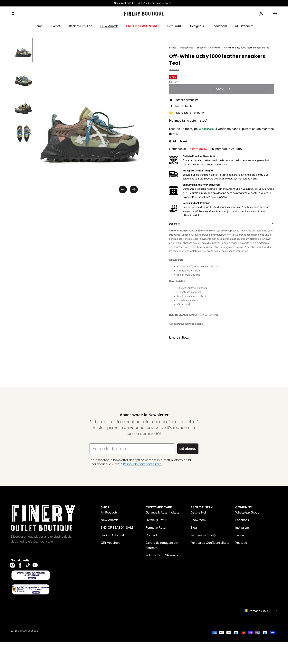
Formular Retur (156, 527)
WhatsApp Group (247, 512)
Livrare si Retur (179, 337)
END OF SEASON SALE (142, 26)
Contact (151, 535)
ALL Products (244, 26)
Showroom (219, 26)
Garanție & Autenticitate (162, 512)
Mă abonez (188, 448)
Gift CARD (174, 26)
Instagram (242, 527)
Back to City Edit (80, 26)
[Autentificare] (261, 13)
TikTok (239, 535)
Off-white (215, 47)
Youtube (241, 542)
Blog (193, 527)
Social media (20, 560)
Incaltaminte (186, 47)
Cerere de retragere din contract (162, 545)
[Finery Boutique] (43, 518)
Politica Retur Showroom (163, 555)
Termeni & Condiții (203, 535)
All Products (109, 512)
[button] (13, 13)
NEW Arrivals (109, 26)
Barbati (56, 26)
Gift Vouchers (110, 542)
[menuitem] (23, 50)
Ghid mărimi (178, 141)
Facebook (242, 520)
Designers (197, 26)
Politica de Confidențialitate (209, 542)
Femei (39, 26)
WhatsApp (206, 129)
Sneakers (202, 47)
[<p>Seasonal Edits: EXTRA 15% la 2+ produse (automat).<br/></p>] (144, 3)
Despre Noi (198, 512)
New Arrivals (109, 520)
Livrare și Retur (156, 520)
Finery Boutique (29, 630)
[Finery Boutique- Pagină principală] (144, 13)
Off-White (174, 69)
